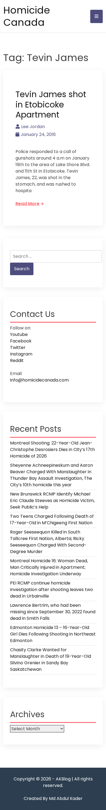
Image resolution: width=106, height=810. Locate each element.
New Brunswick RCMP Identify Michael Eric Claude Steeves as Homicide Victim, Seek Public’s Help (52, 500)
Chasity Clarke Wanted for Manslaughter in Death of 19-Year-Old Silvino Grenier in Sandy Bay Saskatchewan (50, 659)
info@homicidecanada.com (39, 380)
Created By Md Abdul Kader (53, 798)
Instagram (21, 354)
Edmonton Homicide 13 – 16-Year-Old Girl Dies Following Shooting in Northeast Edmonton (53, 634)
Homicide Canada (26, 16)
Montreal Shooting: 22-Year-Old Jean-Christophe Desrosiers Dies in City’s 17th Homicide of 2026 (52, 449)
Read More (27, 204)
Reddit (17, 360)
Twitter (18, 347)
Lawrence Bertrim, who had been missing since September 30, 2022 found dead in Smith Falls (52, 611)
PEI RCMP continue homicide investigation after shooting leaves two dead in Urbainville (51, 589)
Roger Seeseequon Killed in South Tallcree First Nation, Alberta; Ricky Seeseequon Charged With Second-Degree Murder (48, 542)
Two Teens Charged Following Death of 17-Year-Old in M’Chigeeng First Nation (52, 519)
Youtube (19, 334)
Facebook (21, 341)
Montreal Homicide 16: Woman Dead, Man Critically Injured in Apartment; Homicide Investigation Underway (49, 567)
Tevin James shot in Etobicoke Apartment (50, 104)
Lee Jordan (33, 126)
